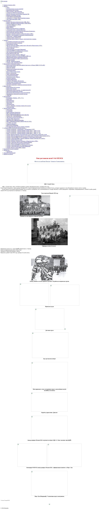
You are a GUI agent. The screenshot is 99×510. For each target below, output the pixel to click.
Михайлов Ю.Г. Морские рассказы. (15, 120)
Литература (6, 150)
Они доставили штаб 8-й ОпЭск (14, 52)
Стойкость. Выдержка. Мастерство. (15, 80)
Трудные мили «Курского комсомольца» (16, 82)
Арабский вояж (10, 107)
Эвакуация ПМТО (11, 26)
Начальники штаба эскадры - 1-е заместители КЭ (18, 90)
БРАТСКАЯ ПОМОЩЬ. (12, 125)
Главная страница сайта (9, 5)
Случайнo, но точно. (11, 122)
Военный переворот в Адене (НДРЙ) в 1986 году (18, 56)
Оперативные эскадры (12, 44)
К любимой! (9, 111)
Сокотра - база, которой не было (14, 62)
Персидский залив (11, 66)
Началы (5, 6)
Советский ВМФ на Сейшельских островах (17, 50)
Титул (7, 7)
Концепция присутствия (12, 10)
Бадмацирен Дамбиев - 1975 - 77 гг (15, 98)
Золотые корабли (10, 60)
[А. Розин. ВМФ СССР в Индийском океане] (26, 128)
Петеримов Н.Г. (10, 100)
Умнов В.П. (9, 103)
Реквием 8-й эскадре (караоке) (10, 149)
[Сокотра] (8, 40)
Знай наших (9, 109)
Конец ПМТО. (10, 27)
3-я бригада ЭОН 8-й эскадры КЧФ (15, 12)
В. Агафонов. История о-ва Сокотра (15, 41)
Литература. (9, 151)
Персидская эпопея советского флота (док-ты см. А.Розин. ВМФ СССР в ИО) (25, 65)
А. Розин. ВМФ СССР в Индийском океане (14, 128)
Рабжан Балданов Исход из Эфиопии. (15, 28)
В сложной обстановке (12, 75)
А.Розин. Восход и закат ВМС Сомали (15, 147)
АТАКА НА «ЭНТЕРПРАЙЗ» (13, 116)
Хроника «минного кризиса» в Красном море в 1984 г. (19, 33)
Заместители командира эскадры (14, 91)
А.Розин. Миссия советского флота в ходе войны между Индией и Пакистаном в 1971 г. (28, 135)
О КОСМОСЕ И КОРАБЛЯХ (13, 16)
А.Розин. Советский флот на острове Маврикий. (18, 146)
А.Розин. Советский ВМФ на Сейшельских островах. (19, 145)
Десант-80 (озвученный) (9, 152)
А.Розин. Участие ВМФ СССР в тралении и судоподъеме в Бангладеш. (24, 137)
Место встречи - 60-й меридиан (14, 11)
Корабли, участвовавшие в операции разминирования (19, 35)
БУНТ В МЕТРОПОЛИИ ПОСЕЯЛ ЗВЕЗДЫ (17, 115)
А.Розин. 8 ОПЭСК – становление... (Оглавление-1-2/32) (20, 129)
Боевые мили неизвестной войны (14, 69)
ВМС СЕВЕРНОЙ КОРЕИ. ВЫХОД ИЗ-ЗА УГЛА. (19, 121)
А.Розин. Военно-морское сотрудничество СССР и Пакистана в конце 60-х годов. (26, 134)
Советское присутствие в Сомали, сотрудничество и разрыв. (21, 39)
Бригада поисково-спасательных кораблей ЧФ (17, 14)
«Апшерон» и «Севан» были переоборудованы (18, 18)
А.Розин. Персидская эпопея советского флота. (18, 143)
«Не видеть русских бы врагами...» (15, 117)
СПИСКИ (8, 95)
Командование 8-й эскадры (13, 87)
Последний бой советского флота (14, 32)
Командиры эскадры (11, 88)
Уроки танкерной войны (12, 74)
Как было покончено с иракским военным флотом (18, 84)
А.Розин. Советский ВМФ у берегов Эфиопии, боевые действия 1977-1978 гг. (25, 138)
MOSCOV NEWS (10, 67)
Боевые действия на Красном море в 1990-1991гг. (18, 23)
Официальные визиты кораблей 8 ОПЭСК (16, 57)
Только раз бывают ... (11, 124)
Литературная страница (9, 108)
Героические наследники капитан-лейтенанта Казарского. (20, 31)
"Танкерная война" (11, 70)
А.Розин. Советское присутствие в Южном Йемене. (19, 142)
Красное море (6, 20)
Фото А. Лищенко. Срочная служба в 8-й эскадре (18, 105)
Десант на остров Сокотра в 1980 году (15, 54)
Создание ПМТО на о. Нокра (13, 24)
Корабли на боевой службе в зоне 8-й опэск (17, 58)
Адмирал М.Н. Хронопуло (12, 118)
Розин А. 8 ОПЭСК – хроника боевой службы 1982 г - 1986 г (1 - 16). (23, 133)
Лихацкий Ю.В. (10, 104)
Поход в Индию (10, 48)
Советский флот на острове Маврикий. (16, 49)
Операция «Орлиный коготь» (13, 83)
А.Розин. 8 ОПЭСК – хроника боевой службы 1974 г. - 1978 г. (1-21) (23, 130)
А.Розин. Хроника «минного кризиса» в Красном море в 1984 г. (22, 141)
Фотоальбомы (6, 96)
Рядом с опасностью (11, 73)
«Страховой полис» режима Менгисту (15, 29)
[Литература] (9, 150)
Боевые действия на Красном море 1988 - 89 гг (18, 22)
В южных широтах (11, 78)
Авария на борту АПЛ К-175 (13, 37)
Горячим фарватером (11, 79)
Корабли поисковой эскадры (13, 15)
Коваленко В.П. (10, 101)
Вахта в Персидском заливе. (13, 71)
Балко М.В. (9, 99)
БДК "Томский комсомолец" (13, 113)
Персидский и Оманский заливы (11, 63)
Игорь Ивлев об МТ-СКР (12, 53)
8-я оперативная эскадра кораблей (14, 9)
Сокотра (5, 40)
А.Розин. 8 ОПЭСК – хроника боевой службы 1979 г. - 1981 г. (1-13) (23, 132)
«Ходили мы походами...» (12, 46)
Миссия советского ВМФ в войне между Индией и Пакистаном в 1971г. (24, 45)
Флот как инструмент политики (14, 43)
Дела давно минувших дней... (13, 19)
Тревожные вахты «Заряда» (13, 77)
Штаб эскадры (7, 86)
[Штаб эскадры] (11, 86)
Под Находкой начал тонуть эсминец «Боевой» (18, 126)
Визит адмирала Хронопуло (13, 112)
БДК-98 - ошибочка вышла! (13, 61)
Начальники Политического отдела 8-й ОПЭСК (18, 92)
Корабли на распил (8, 154)
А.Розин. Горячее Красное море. (14, 139)
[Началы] (7, 6)
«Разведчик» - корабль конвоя (13, 36)
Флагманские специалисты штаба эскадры (16, 94)
